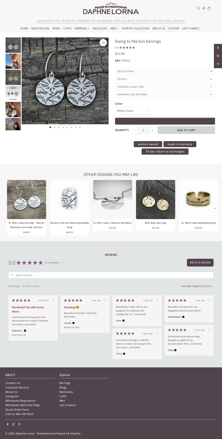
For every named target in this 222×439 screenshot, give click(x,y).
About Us (11, 392)
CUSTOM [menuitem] (173, 28)
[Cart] (209, 8)
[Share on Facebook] (218, 48)
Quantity (122, 130)
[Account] (203, 8)
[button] (215, 207)
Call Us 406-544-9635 (19, 414)
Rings (63, 387)
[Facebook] (7, 424)
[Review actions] (53, 300)
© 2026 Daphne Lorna (19, 433)
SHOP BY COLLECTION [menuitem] (135, 28)
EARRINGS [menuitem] (81, 28)
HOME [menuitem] (24, 28)
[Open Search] (198, 8)
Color (119, 103)
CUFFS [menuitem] (67, 28)
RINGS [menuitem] (56, 28)
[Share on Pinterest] (218, 64)
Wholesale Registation (20, 400)
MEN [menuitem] (113, 28)
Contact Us (12, 383)
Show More (30, 324)
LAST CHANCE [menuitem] (190, 28)
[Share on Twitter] (218, 56)
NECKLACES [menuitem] (100, 28)
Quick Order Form (17, 409)
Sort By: (187, 286)
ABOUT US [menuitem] (158, 28)
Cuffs (62, 396)
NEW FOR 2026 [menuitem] (40, 28)
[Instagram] (13, 424)
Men (62, 400)
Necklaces (66, 392)
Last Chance (67, 405)
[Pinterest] (19, 424)
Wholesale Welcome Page (22, 405)
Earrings (64, 383)
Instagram (12, 396)
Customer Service (17, 387)
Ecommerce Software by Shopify (59, 433)
